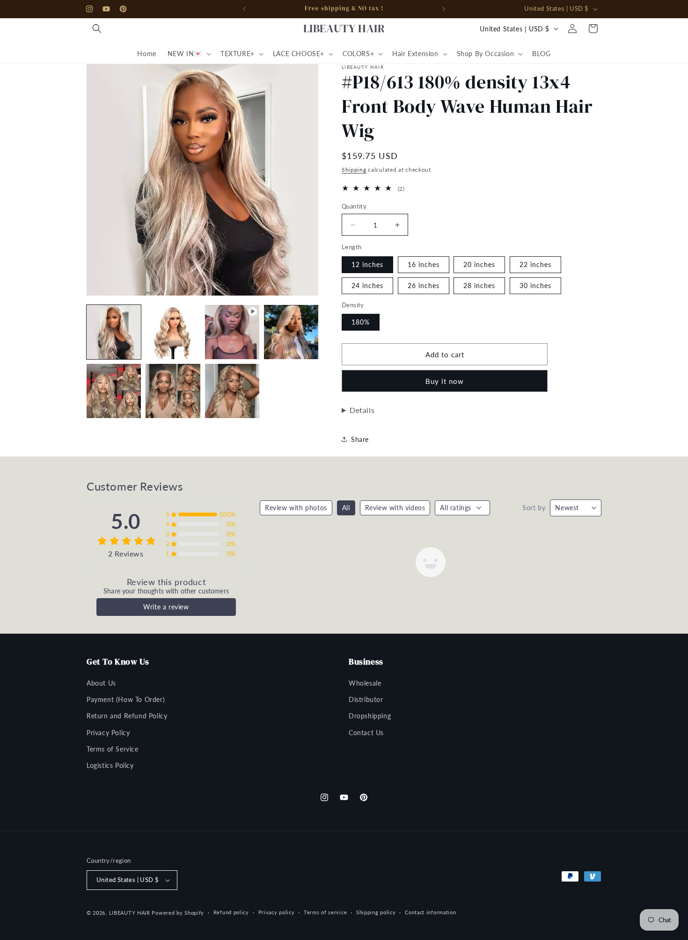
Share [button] (360, 439)
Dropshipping (370, 716)
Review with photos (296, 508)
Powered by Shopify (178, 913)
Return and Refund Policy (127, 716)
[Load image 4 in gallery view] (114, 391)
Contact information (430, 912)
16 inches (423, 264)
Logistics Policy (110, 765)
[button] (97, 28)
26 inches (423, 285)
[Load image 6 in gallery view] (232, 391)
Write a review (166, 607)
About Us (101, 683)
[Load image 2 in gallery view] (173, 332)
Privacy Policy (108, 733)
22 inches (535, 264)
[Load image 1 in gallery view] (114, 332)
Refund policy (231, 912)
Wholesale (365, 683)
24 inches (367, 285)
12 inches (367, 264)
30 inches (535, 285)
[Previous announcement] (244, 9)
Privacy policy (276, 912)
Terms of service (325, 912)
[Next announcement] (443, 9)
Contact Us (366, 733)
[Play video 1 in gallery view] (232, 332)
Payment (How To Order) (126, 699)
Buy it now (444, 381)
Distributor (366, 699)
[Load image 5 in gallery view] (173, 391)
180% (360, 322)
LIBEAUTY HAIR (129, 913)
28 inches (479, 285)
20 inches (479, 264)
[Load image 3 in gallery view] (291, 332)
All (346, 508)
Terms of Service (113, 749)
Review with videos (395, 508)
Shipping (354, 169)
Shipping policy (376, 912)
